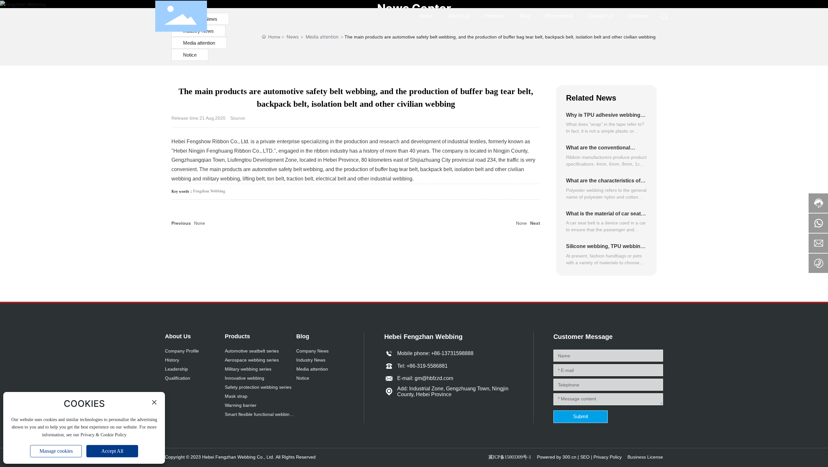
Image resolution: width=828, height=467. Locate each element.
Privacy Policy (608, 457)
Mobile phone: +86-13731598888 (435, 353)
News (293, 36)
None (199, 223)
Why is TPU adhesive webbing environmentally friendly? (603, 118)
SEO (585, 457)
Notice (190, 55)
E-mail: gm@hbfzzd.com (425, 378)
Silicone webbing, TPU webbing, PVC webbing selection (605, 249)
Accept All (112, 451)
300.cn (569, 457)
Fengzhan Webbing (209, 191)
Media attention (199, 43)
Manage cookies (56, 451)
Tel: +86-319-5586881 (422, 366)
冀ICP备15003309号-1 (509, 457)
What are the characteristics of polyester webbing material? (603, 183)
